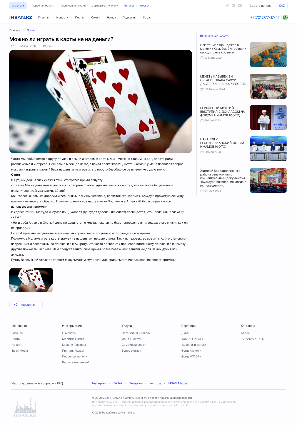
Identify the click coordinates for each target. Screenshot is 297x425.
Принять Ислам (73, 350)
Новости (62, 17)
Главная (43, 17)
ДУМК (185, 333)
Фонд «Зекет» (131, 339)
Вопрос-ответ (131, 350)
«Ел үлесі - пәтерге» (136, 5)
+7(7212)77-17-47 (265, 17)
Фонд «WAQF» (191, 356)
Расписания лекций (76, 362)
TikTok (118, 383)
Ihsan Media (20, 350)
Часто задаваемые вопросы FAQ (37, 383)
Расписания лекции (73, 5)
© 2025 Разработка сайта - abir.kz (113, 412)
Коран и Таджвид (74, 344)
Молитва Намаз (73, 339)
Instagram (99, 383)
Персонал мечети (43, 5)
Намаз (111, 17)
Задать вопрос (261, 5)
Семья (95, 17)
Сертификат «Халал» (105, 5)
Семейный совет (134, 344)
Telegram (136, 383)
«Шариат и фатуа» (193, 344)
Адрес (245, 333)
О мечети (18, 5)
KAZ (282, 5)
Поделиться (27, 304)
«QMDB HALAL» (192, 339)
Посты (79, 17)
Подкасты (129, 17)
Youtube (155, 383)
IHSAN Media (177, 383)
